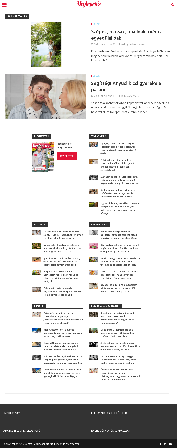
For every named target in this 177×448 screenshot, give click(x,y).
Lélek (96, 24)
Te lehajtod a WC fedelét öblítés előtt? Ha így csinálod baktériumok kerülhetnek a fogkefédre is (63, 235)
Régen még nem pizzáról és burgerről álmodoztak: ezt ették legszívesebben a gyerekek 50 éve (118, 235)
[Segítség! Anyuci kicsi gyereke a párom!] (45, 96)
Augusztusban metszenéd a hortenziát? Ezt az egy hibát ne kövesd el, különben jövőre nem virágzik (60, 276)
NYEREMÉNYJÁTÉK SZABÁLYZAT (110, 430)
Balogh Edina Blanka (133, 44)
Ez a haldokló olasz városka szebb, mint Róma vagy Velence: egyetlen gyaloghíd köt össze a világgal (62, 373)
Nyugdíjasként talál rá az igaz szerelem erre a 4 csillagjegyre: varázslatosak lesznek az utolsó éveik (118, 148)
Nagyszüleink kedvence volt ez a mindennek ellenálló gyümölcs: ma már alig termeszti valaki (62, 248)
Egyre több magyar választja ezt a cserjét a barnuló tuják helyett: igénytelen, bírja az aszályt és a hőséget (119, 208)
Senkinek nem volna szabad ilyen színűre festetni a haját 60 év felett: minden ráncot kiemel (118, 193)
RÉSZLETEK (67, 156)
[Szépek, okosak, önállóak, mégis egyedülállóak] (45, 44)
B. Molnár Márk (130, 96)
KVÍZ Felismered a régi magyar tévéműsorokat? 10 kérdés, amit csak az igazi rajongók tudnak (118, 360)
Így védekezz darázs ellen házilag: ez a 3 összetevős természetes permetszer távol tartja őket (62, 262)
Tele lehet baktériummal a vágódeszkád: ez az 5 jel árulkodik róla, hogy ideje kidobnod (62, 292)
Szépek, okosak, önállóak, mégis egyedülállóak (126, 35)
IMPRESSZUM (11, 413)
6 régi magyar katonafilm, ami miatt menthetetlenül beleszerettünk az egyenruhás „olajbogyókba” (117, 318)
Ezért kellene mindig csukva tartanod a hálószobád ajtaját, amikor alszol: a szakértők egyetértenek (118, 165)
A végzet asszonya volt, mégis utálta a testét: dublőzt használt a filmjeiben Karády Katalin (120, 346)
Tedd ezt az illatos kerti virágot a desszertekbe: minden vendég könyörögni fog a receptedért (119, 275)
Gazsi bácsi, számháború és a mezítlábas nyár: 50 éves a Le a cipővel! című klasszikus (117, 333)
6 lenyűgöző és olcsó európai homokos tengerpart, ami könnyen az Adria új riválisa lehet (62, 333)
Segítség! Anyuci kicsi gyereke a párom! (126, 87)
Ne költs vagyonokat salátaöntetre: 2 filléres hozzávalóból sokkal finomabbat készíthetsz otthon (120, 262)
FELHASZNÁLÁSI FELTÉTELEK (109, 413)
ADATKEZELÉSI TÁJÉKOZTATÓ (21, 430)
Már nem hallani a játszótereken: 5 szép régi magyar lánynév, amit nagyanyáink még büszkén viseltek (119, 180)
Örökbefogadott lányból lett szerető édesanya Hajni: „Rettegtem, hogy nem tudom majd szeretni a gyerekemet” (63, 318)
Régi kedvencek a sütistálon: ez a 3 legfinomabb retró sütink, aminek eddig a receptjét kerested (119, 248)
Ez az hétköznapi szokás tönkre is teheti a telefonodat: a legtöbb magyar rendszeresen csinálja (62, 346)
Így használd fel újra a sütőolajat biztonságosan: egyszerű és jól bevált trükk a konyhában (118, 288)
